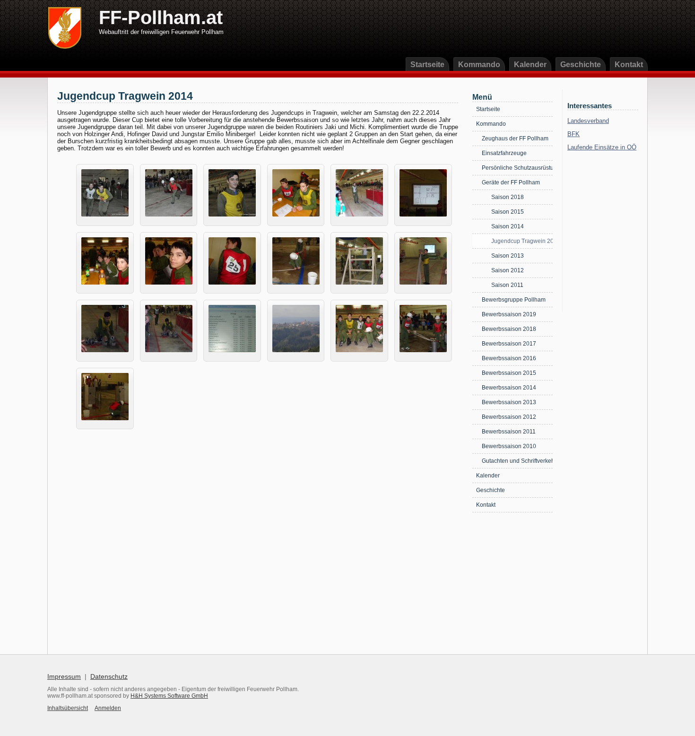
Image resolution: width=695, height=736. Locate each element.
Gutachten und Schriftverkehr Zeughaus (517, 461)
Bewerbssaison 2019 (509, 314)
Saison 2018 (507, 197)
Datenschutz (109, 676)
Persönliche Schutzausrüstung (517, 168)
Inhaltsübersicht (67, 708)
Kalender (530, 65)
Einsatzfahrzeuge (504, 153)
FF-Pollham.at (161, 17)
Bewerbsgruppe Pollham (514, 299)
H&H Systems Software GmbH (169, 696)
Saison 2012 (507, 270)
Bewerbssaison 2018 (509, 329)
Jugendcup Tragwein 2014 (522, 241)
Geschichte (580, 65)
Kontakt (629, 65)
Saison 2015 (507, 211)
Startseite (427, 65)
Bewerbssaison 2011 (509, 431)
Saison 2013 (507, 255)
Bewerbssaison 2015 (509, 373)
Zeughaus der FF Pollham (515, 138)
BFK (573, 134)
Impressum (64, 676)
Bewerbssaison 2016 (509, 358)
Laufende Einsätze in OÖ (601, 147)
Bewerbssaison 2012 (509, 417)
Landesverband (588, 120)
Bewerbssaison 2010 (509, 446)
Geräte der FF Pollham (511, 182)
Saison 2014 (507, 226)
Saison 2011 (507, 285)
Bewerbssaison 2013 (509, 402)
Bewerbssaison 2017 (509, 343)
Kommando (479, 65)
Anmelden (108, 708)
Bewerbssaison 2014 (509, 387)
